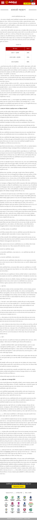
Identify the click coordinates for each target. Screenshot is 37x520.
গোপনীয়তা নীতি (19, 493)
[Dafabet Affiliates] (11, 2)
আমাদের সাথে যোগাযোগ (18, 486)
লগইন (33, 3)
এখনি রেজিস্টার (27, 3)
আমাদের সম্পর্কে (9, 493)
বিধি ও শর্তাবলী (28, 493)
